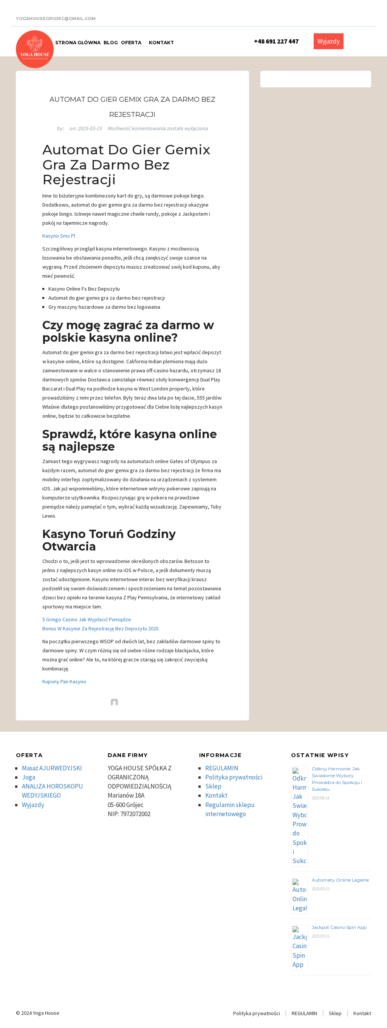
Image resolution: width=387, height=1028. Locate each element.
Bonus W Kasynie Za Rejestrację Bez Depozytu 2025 (100, 628)
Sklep (213, 786)
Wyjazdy (328, 41)
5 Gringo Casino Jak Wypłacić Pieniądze (86, 619)
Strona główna (78, 42)
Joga (28, 777)
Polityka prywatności (233, 777)
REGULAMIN (221, 768)
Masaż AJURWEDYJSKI (52, 768)
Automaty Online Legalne (340, 880)
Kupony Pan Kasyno (64, 681)
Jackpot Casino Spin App (339, 927)
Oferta (131, 42)
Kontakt (161, 42)
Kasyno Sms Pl (58, 235)
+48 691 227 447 (276, 41)
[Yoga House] (35, 49)
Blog (111, 42)
